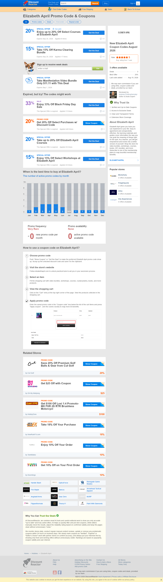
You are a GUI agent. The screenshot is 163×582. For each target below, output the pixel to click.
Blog (105, 3)
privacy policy (129, 580)
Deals (49, 22)
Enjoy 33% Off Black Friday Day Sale (56, 105)
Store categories (124, 562)
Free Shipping (87, 9)
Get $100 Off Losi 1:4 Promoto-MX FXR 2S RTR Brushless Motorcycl (60, 406)
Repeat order (74, 22)
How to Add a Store (103, 562)
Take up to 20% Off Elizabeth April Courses (57, 141)
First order (60, 22)
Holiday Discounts (81, 562)
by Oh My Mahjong (32, 393)
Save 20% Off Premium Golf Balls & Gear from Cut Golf (58, 364)
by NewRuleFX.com (32, 434)
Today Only (122, 564)
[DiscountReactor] (31, 3)
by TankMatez (30, 455)
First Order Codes (60, 9)
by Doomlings (30, 475)
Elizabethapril (117, 160)
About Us (56, 560)
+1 (104, 39)
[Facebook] (60, 572)
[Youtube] (55, 572)
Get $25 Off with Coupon (56, 383)
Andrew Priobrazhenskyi (128, 94)
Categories (31, 9)
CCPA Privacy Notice (82, 564)
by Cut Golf (29, 373)
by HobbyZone (31, 414)
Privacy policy (117, 577)
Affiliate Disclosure (129, 577)
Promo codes (37, 22)
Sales (110, 9)
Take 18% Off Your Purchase (58, 424)
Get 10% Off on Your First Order (60, 465)
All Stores (121, 560)
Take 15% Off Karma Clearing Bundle (55, 51)
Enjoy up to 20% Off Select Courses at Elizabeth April (59, 33)
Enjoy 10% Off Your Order (57, 444)
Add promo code (81, 566)
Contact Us (100, 560)
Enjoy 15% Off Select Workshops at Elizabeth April (58, 159)
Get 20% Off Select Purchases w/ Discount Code (57, 123)
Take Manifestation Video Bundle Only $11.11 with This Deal (57, 82)
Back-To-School (134, 9)
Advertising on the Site (83, 560)
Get (97, 68)
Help (54, 564)
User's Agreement (104, 577)
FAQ (54, 562)
